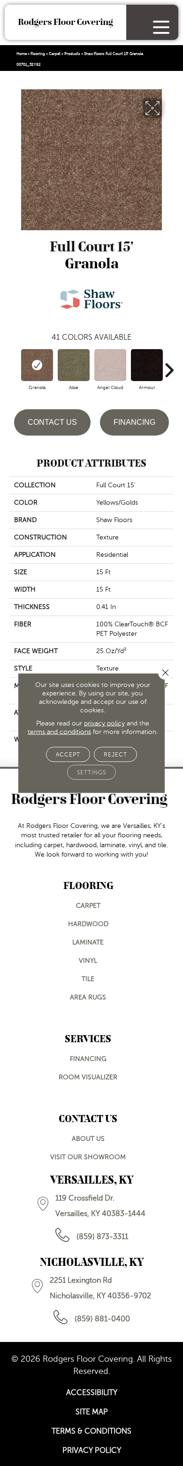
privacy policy (104, 723)
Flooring (37, 54)
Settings (91, 772)
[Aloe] (73, 365)
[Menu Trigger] (161, 27)
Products (72, 54)
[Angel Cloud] (110, 365)
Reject (115, 754)
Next (169, 365)
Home (21, 54)
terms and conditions (59, 731)
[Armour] (147, 365)
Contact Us (52, 422)
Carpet (55, 54)
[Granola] (37, 365)
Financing (134, 422)
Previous (14, 365)
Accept (68, 754)
